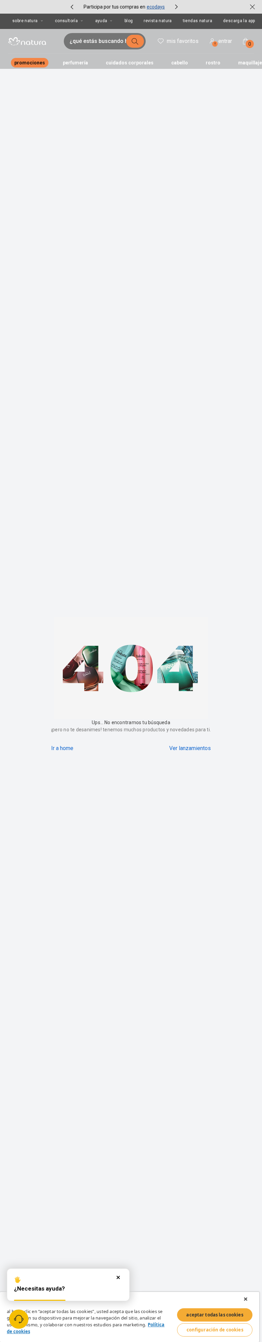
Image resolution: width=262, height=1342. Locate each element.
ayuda (101, 20)
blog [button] (129, 20)
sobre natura (25, 20)
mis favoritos (183, 41)
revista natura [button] (158, 20)
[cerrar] (252, 7)
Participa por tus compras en (114, 7)
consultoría (66, 20)
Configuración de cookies (215, 1330)
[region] (129, 1317)
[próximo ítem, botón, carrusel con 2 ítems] (176, 6)
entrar (223, 42)
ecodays (156, 7)
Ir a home (62, 748)
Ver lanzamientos (190, 748)
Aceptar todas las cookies (214, 1315)
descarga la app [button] (239, 20)
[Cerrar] (246, 1299)
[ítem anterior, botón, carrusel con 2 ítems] (72, 6)
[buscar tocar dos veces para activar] (135, 41)
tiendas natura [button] (197, 20)
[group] (124, 6)
